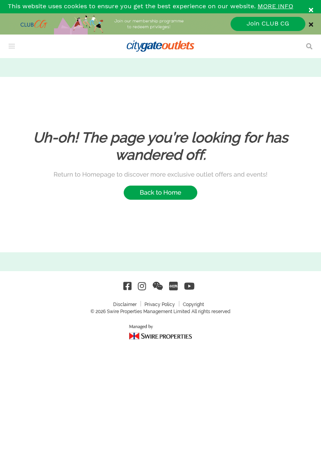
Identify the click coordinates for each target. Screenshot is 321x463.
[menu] (11, 46)
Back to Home (160, 192)
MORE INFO (275, 6)
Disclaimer (125, 304)
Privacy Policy (159, 304)
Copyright (193, 304)
